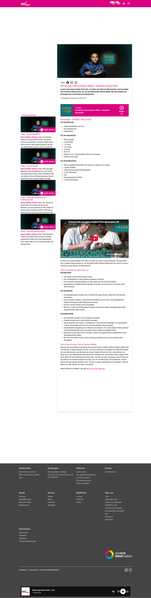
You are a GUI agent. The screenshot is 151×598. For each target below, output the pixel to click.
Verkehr (50, 496)
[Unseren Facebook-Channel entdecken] (126, 570)
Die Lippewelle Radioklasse (86, 475)
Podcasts (79, 499)
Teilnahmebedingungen (27, 541)
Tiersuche (51, 502)
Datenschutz (23, 533)
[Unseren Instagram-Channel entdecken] (130, 570)
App (106, 514)
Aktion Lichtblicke (82, 483)
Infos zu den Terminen (97, 369)
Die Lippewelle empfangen (114, 511)
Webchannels (24, 505)
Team (107, 496)
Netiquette (22, 538)
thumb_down (118, 591)
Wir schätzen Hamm (83, 480)
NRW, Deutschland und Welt (29, 475)
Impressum (23, 535)
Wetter (50, 499)
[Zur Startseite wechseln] (26, 4)
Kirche (78, 502)
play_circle (123, 591)
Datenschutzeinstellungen (49, 570)
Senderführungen (111, 505)
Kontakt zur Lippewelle (113, 502)
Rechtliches (24, 529)
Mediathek (81, 493)
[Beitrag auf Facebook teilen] (67, 82)
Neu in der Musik (25, 502)
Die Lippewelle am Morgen (57, 472)
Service (51, 493)
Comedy (79, 496)
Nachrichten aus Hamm (27, 472)
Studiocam (109, 517)
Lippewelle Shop (111, 499)
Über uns (109, 493)
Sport (21, 478)
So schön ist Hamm (83, 478)
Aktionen (80, 468)
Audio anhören (47, 130)
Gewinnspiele (81, 472)
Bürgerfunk (109, 520)
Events (108, 468)
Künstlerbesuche (25, 499)
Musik (22, 493)
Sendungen (53, 468)
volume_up (113, 591)
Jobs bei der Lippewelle (113, 508)
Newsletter (51, 505)
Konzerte (22, 496)
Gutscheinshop (110, 472)
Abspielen (122, 110)
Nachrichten (25, 468)
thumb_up (127, 591)
